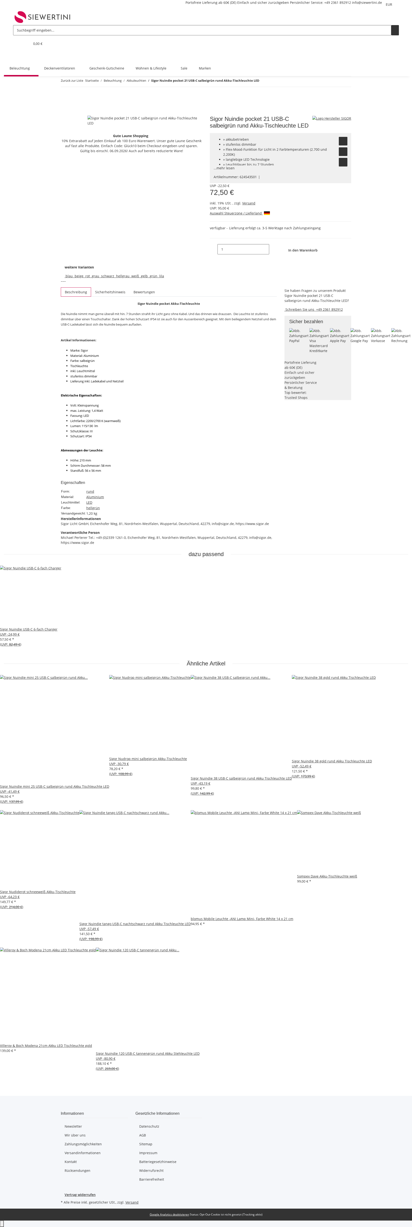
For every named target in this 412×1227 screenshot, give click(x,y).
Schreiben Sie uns (299, 309)
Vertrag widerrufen (80, 1194)
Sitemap (145, 1144)
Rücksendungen (77, 1170)
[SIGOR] (331, 118)
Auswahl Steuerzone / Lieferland (236, 213)
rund (90, 491)
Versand (248, 203)
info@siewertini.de (367, 2)
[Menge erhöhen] (273, 249)
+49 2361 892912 (337, 2)
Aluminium (95, 497)
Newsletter (73, 1126)
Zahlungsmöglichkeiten (83, 1144)
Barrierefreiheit (151, 1179)
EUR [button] (389, 4)
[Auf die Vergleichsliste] (343, 151)
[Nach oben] (2, 1224)
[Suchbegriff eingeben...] (395, 30)
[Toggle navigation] (19, 56)
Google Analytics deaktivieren (169, 1214)
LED (89, 502)
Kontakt (71, 1161)
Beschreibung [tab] (76, 292)
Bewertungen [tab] (144, 292)
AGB (142, 1135)
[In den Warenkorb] (64, 113)
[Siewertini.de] (42, 17)
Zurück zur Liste (72, 80)
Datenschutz (149, 1126)
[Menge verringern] (213, 249)
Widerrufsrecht (151, 1170)
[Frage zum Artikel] (343, 162)
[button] (17, 43)
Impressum (148, 1153)
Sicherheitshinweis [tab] (110, 292)
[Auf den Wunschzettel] (343, 141)
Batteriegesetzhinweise (157, 1161)
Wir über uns (75, 1135)
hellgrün (93, 508)
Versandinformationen (83, 1153)
